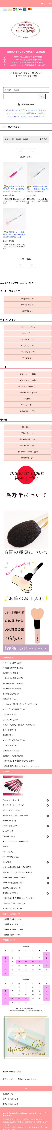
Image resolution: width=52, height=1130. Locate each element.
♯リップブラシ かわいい (25, 110)
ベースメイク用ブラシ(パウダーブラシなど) (20, 704)
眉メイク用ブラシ (10, 730)
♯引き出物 (10, 110)
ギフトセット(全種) (28, 374)
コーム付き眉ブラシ (27, 352)
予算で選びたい (27, 433)
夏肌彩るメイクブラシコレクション (28, 73)
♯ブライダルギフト (36, 116)
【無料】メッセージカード (13, 930)
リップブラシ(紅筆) (10, 720)
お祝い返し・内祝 (27, 411)
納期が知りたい (27, 458)
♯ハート (10, 113)
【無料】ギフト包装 (10, 924)
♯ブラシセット (13, 116)
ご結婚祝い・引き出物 (27, 392)
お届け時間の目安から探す (13, 678)
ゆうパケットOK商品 (11, 751)
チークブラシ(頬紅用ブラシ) (14, 709)
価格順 (18, 139)
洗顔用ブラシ (27, 311)
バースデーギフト (27, 405)
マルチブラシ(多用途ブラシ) (14, 740)
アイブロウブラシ (27, 346)
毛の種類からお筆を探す (12, 689)
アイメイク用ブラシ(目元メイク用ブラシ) (19, 725)
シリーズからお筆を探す (12, 663)
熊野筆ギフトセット (10, 699)
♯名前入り (41, 113)
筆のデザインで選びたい (27, 452)
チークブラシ (27, 333)
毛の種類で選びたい (27, 439)
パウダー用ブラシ (27, 299)
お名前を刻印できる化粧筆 (13, 668)
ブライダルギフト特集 (27, 76)
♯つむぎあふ (41, 110)
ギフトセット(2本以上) (27, 386)
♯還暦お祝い (31, 113)
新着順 (25, 139)
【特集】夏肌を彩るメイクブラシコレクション (21, 766)
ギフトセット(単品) (28, 380)
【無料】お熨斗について (12, 935)
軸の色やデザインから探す (13, 683)
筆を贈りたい (27, 427)
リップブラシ (27, 358)
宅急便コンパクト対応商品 (13, 756)
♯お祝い (24, 116)
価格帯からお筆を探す (11, 673)
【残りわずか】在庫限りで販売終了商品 (18, 761)
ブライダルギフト (10, 745)
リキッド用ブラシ (27, 305)
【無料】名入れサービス (12, 919)
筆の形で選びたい (27, 445)
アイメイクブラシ (27, 327)
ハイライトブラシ (27, 339)
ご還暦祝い (27, 399)
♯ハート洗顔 (19, 113)
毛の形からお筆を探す (11, 694)
